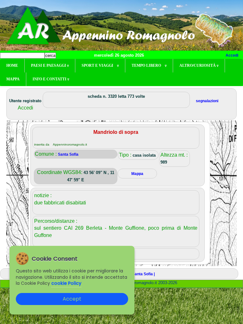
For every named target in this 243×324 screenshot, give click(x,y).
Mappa (13, 79)
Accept (72, 298)
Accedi (232, 55)
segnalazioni (207, 101)
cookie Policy (66, 283)
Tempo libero (149, 65)
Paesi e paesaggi (50, 65)
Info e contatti (51, 79)
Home (12, 65)
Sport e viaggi (100, 65)
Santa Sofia (68, 154)
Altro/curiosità (198, 65)
